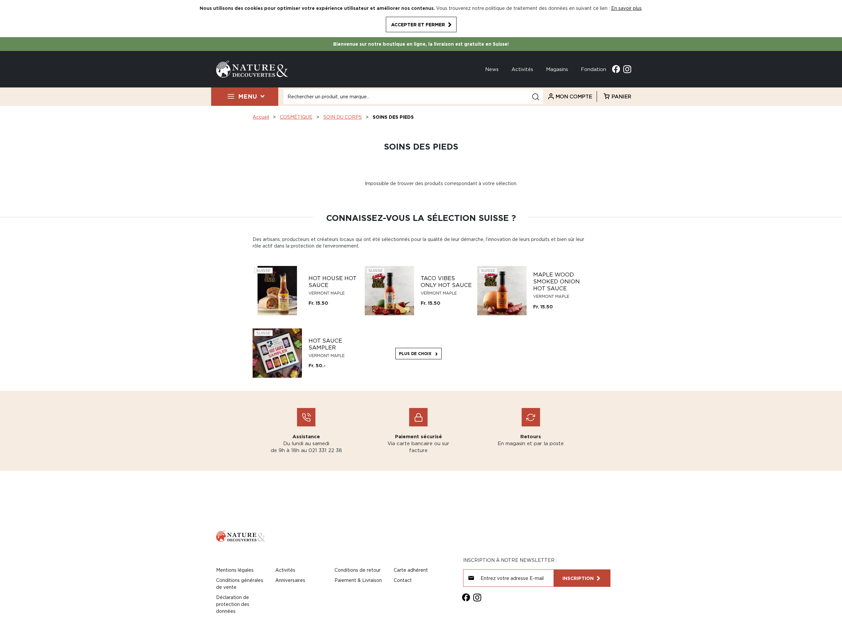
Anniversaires (290, 580)
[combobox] (413, 96)
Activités (522, 69)
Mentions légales (235, 569)
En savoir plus (626, 8)
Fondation (593, 69)
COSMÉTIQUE (296, 116)
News (492, 69)
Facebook (616, 69)
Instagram (627, 69)
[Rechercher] (535, 96)
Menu (247, 96)
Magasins (557, 69)
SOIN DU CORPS (342, 116)
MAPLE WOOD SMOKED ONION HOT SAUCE (556, 281)
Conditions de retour (357, 569)
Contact (403, 580)
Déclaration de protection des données (232, 604)
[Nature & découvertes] (252, 68)
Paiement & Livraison (358, 580)
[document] (421, 18)
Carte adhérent (411, 569)
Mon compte (574, 96)
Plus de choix (415, 353)
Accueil (261, 116)
